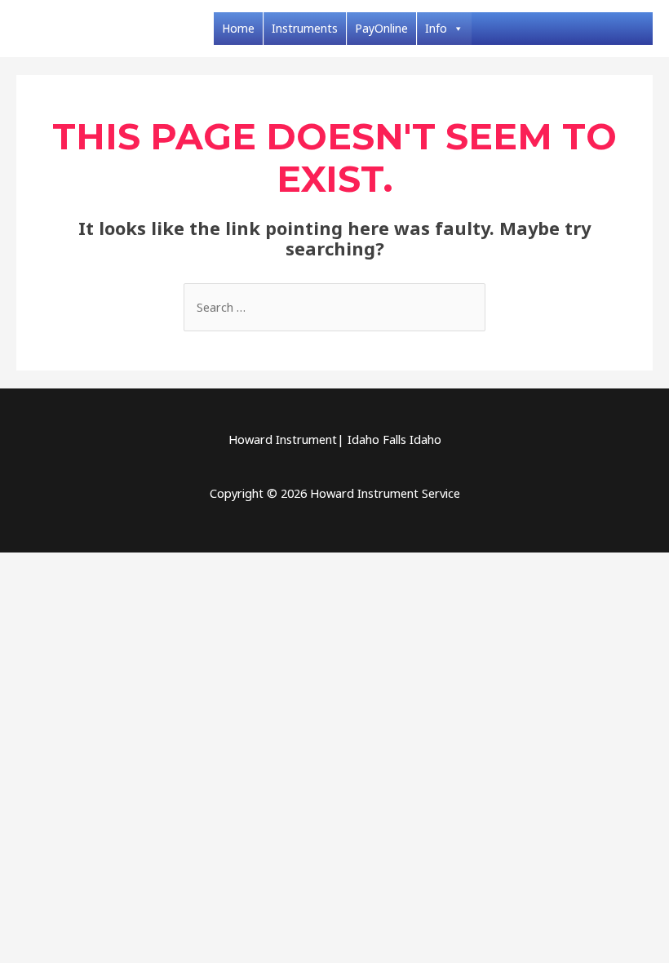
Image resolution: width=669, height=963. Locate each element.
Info (436, 28)
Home (238, 28)
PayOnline (381, 28)
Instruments (305, 28)
